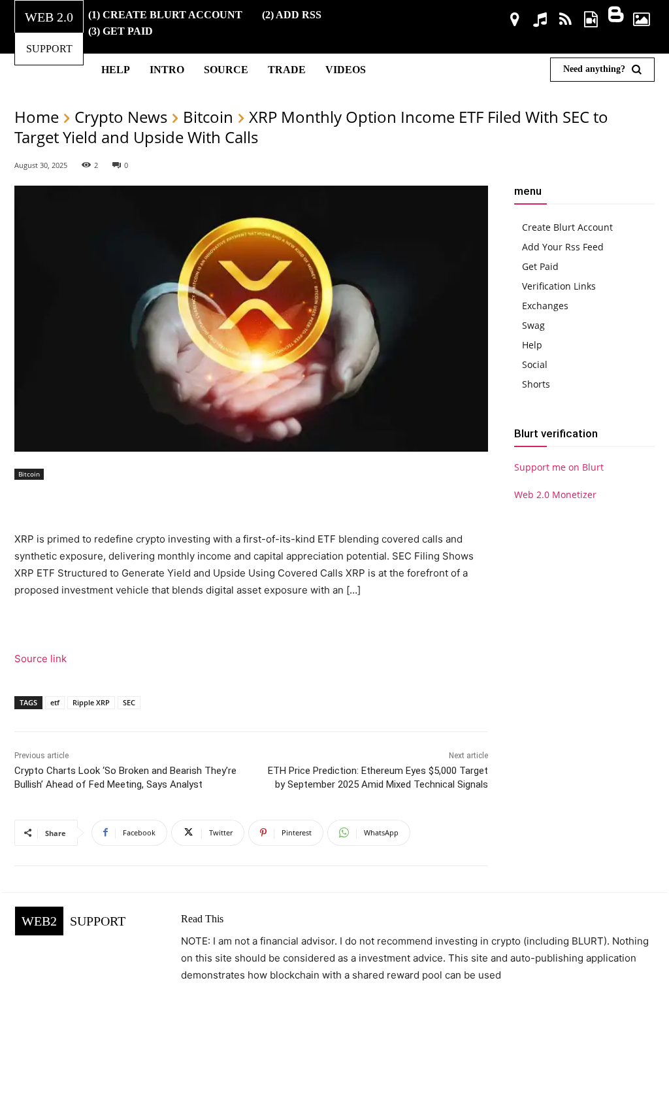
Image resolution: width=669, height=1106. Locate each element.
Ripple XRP (91, 702)
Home (36, 116)
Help (532, 345)
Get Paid (540, 266)
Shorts (536, 384)
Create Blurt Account (567, 227)
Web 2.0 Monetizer (555, 494)
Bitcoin (208, 116)
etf (54, 702)
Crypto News (120, 116)
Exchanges (545, 305)
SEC (129, 702)
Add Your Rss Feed (563, 247)
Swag (533, 325)
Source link (40, 658)
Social (534, 364)
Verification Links (559, 286)
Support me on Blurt (559, 467)
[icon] (515, 21)
